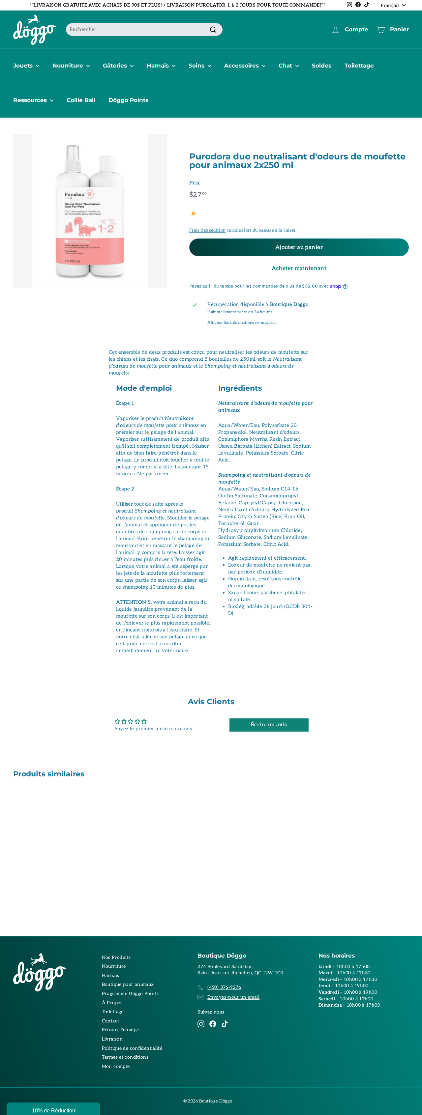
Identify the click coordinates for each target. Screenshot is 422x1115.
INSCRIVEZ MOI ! (275, 569)
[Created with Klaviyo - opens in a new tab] (211, 630)
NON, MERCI (275, 589)
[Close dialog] (332, 488)
